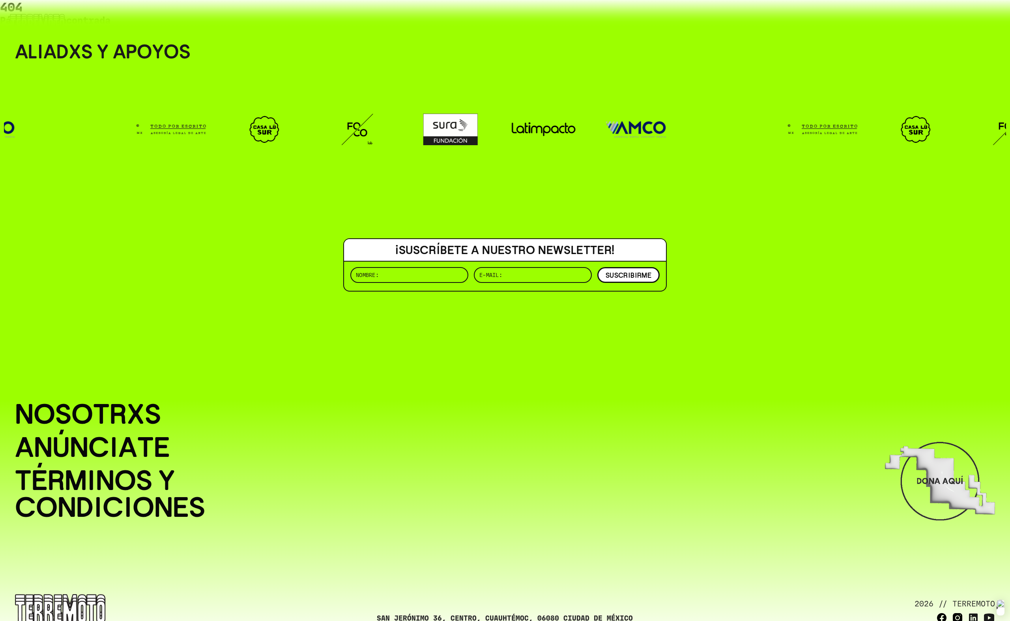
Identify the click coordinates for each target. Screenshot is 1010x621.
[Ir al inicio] (37, 22)
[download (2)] (1000, 607)
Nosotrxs (88, 413)
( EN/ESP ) (966, 17)
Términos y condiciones (110, 493)
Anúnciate (92, 447)
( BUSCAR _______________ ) (864, 17)
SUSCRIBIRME (628, 275)
